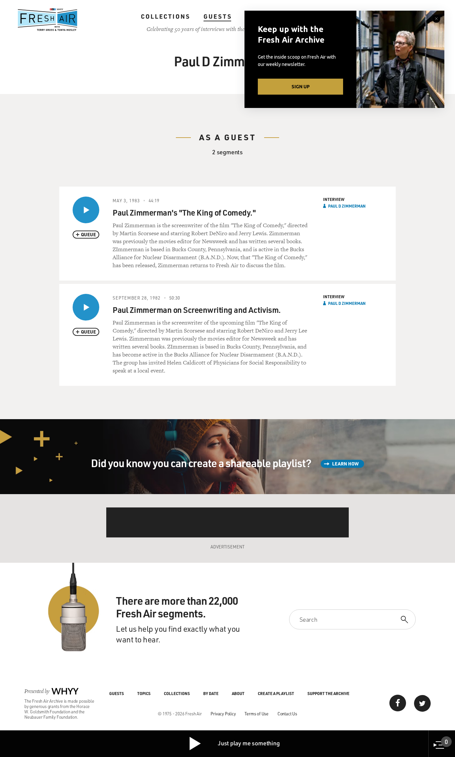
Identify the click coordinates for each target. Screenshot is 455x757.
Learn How (345, 463)
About (238, 693)
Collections (165, 16)
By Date (211, 693)
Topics (144, 693)
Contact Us (287, 713)
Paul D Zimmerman (347, 206)
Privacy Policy (223, 713)
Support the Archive (328, 693)
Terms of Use (256, 713)
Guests (218, 16)
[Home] (48, 19)
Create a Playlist (276, 693)
